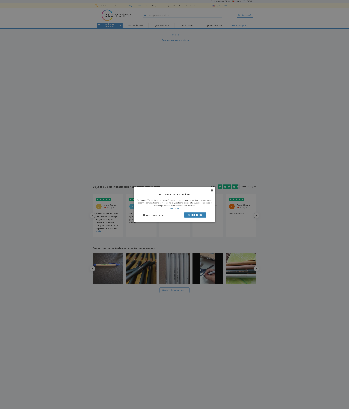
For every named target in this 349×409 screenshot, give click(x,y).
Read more (174, 208)
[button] (153, 215)
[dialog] (174, 204)
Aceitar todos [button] (195, 215)
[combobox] (212, 190)
